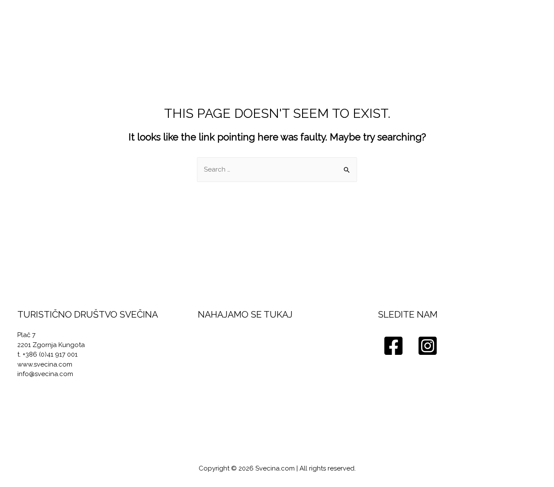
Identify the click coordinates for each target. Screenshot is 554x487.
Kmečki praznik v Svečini (364, 23)
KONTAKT (511, 23)
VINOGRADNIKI (271, 23)
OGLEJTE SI (450, 23)
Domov (214, 23)
